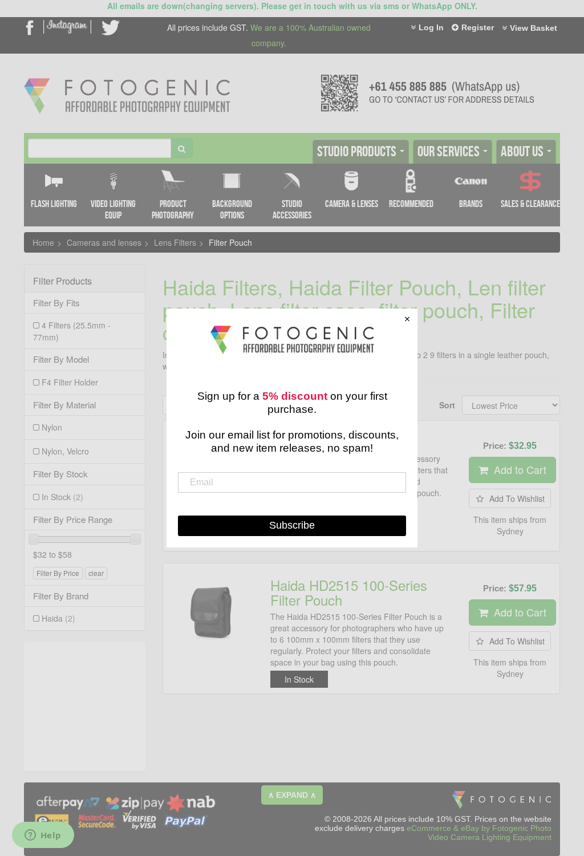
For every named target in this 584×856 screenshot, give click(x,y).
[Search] (182, 148)
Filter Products (62, 281)
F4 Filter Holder (70, 382)
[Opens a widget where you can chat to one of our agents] (42, 836)
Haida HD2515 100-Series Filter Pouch (348, 592)
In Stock (62, 496)
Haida (58, 618)
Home (43, 242)
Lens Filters (175, 242)
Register (477, 27)
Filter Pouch (230, 242)
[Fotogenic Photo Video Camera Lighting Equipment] (127, 78)
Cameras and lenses (104, 242)
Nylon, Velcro (65, 451)
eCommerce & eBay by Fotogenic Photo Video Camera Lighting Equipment (479, 832)
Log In (431, 27)
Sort (446, 405)
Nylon (52, 427)
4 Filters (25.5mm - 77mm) (72, 331)
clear (96, 573)
